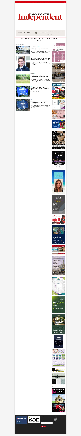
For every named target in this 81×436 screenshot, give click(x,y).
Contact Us (55, 417)
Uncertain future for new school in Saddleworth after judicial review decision (40, 75)
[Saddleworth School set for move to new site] (23, 50)
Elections (50, 38)
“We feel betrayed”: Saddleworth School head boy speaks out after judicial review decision (40, 59)
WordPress (30, 432)
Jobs (54, 38)
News (19, 38)
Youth (39, 38)
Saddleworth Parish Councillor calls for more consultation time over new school (40, 101)
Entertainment (30, 38)
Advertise (55, 420)
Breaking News (33, 46)
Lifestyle (25, 38)
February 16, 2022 (37, 49)
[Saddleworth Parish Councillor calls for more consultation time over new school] (23, 105)
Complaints (55, 418)
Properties (46, 38)
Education (57, 38)
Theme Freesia (27, 432)
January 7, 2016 (37, 103)
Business (35, 38)
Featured (36, 46)
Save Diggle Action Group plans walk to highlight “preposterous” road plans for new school (40, 88)
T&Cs (54, 421)
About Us (55, 416)
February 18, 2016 (38, 91)
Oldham (42, 38)
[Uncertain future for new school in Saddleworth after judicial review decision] (23, 78)
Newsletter (55, 419)
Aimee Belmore (33, 91)
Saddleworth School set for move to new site (40, 48)
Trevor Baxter (32, 49)
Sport (22, 38)
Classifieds (39, 40)
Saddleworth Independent (19, 432)
